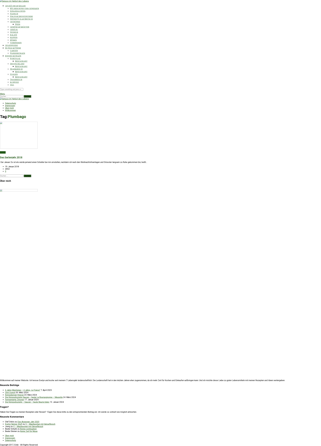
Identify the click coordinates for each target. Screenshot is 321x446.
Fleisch (14, 13)
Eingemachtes (17, 11)
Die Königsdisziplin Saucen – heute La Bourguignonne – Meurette (34, 397)
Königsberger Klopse (14, 395)
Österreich (16, 79)
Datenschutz (10, 103)
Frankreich (16, 69)
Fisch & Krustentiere (21, 16)
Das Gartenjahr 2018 (11, 157)
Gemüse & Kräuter (19, 26)
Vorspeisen (16, 42)
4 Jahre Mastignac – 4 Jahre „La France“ (22, 390)
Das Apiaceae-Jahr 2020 (28, 422)
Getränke (15, 21)
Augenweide (11, 45)
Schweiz (14, 82)
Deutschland (17, 63)
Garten (14, 50)
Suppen (13, 37)
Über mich (9, 108)
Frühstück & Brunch (21, 19)
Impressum (10, 105)
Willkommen (10, 110)
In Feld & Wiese (13, 48)
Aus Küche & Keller (15, 5)
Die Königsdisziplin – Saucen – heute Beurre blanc (27, 402)
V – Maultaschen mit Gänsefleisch (40, 424)
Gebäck (14, 29)
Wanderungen (17, 53)
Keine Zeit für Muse (28, 431)
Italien (14, 74)
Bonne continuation (28, 429)
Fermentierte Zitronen (14, 399)
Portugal (15, 58)
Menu (2, 94)
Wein (17, 24)
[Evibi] (14, 1)
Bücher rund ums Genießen (24, 8)
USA (12, 84)
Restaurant (21, 61)
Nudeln (14, 32)
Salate (13, 34)
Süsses (13, 40)
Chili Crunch (10, 392)
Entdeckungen (13, 55)
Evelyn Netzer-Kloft (13, 424)
